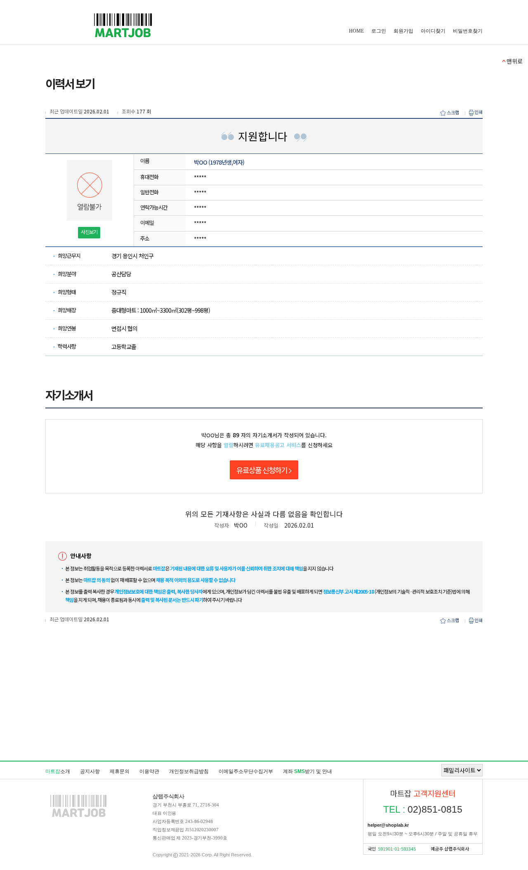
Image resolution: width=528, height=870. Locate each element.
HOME (356, 31)
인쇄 (478, 112)
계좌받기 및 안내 (307, 771)
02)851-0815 (422, 809)
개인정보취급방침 (189, 771)
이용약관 (149, 771)
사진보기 (89, 231)
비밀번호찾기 (468, 31)
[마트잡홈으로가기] (78, 817)
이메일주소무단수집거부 (246, 771)
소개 (57, 771)
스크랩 (453, 113)
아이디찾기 (433, 31)
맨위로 (515, 61)
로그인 (378, 31)
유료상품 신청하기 (261, 469)
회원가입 (403, 31)
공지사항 (90, 771)
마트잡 (123, 25)
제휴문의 (120, 771)
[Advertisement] (264, 716)
